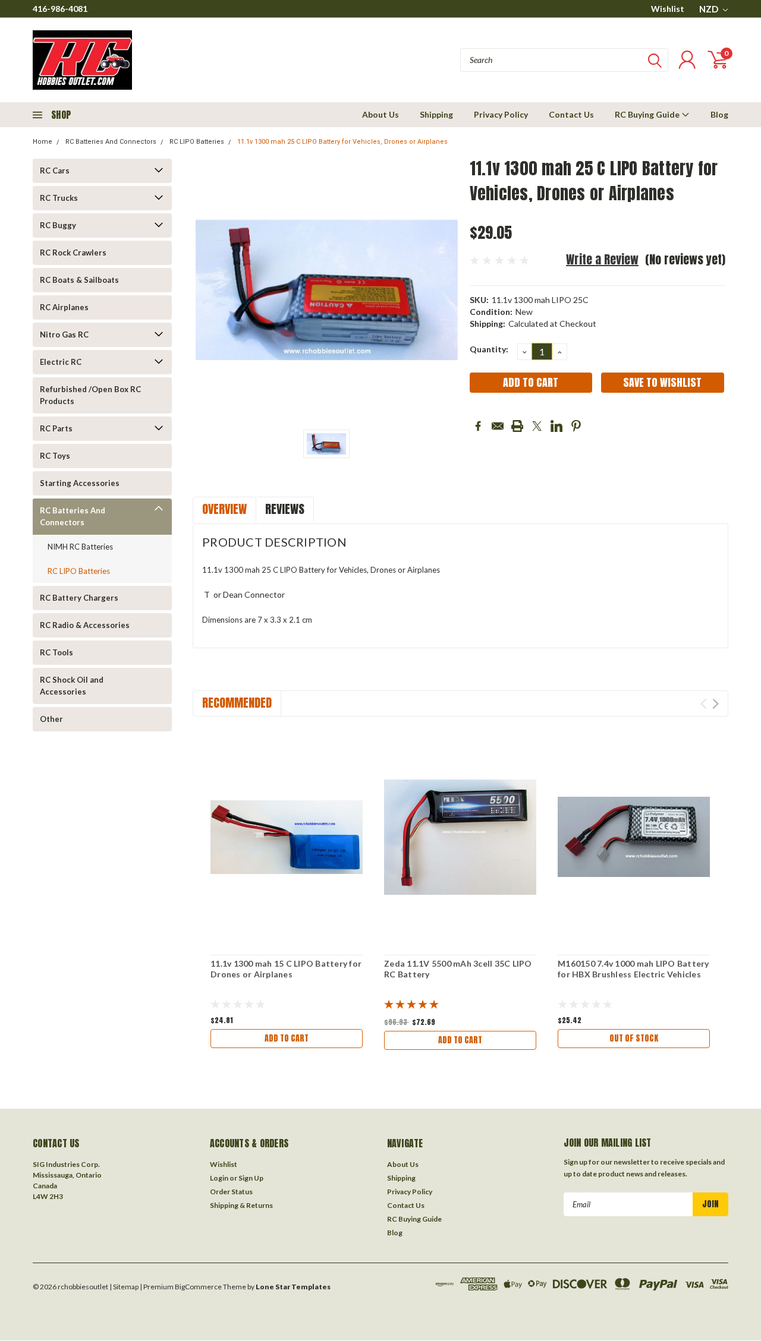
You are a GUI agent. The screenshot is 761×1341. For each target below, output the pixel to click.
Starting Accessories (80, 483)
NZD (709, 9)
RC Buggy (58, 225)
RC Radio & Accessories (85, 625)
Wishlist (667, 9)
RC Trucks (59, 198)
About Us (380, 114)
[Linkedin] (556, 426)
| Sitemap (124, 1286)
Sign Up (250, 1177)
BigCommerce (198, 1286)
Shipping (436, 114)
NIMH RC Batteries (80, 546)
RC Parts (56, 428)
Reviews (284, 509)
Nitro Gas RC (64, 334)
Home (42, 142)
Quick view (286, 837)
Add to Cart (287, 1038)
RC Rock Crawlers (73, 252)
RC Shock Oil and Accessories (71, 685)
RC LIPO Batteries (196, 142)
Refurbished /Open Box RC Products (90, 395)
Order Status (231, 1191)
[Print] (517, 426)
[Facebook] (478, 426)
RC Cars (55, 170)
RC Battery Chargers (79, 597)
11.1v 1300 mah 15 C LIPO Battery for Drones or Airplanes (285, 968)
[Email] (498, 426)
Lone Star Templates (293, 1286)
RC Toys (55, 455)
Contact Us (571, 114)
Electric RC (60, 362)
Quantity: (489, 349)
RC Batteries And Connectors (110, 142)
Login (219, 1177)
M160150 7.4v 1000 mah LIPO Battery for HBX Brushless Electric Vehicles (633, 968)
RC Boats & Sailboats (79, 280)
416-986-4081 (60, 9)
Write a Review (602, 259)
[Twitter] (537, 426)
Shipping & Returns (241, 1205)
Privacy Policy (501, 114)
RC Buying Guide (648, 114)
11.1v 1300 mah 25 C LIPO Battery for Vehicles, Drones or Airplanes (342, 142)
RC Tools (56, 652)
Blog (719, 114)
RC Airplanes (64, 307)
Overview (224, 509)
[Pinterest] (576, 426)
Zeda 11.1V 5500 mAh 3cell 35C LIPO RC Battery (458, 968)
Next (715, 703)
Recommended (237, 702)
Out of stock (633, 1038)
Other (51, 719)
